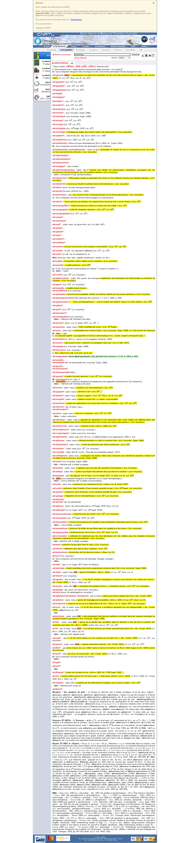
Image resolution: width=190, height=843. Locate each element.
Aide (141, 50)
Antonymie (105, 50)
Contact (144, 46)
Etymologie (80, 50)
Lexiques (85, 46)
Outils (133, 46)
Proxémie (117, 50)
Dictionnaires (100, 46)
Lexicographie (66, 50)
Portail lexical (76, 20)
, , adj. (64, 63)
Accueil (46, 46)
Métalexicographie (118, 46)
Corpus (74, 46)
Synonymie (93, 50)
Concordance (130, 50)
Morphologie (52, 50)
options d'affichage (80, 58)
